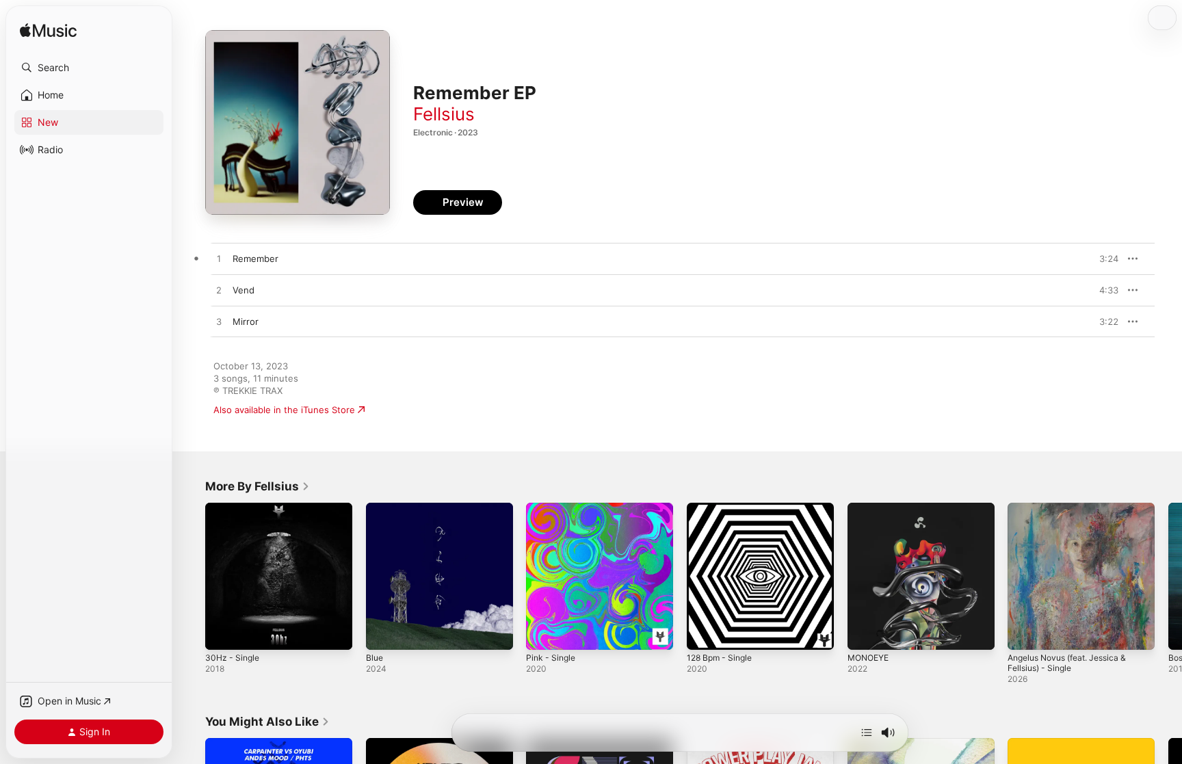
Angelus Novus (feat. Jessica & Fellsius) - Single (1074, 514)
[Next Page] (1168, 576)
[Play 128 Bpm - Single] (704, 632)
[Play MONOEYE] (864, 632)
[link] (257, 486)
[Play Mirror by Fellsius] (219, 322)
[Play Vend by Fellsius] (219, 291)
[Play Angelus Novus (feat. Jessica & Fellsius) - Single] (1024, 632)
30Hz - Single (234, 508)
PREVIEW (1103, 258)
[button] (89, 67)
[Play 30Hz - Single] (222, 632)
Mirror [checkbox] (246, 321)
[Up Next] (866, 732)
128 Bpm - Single (723, 508)
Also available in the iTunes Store (284, 409)
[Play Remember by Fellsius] (219, 259)
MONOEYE (870, 508)
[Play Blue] (383, 632)
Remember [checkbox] (255, 258)
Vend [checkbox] (243, 290)
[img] (48, 31)
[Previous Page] (191, 576)
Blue (375, 508)
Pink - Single (552, 508)
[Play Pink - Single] (543, 632)
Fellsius (444, 113)
